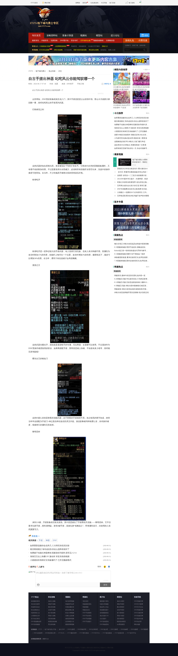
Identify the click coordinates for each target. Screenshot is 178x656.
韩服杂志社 (86, 610)
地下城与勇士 (41, 71)
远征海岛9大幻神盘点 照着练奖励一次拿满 (130, 145)
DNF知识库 (138, 621)
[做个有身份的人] (105, 567)
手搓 (41, 540)
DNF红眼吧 (71, 629)
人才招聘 (76, 647)
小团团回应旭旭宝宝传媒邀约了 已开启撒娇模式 (50, 560)
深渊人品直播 (69, 616)
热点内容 (52, 71)
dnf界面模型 (121, 624)
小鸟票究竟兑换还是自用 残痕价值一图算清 (130, 138)
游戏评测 (142, 45)
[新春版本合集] (89, 65)
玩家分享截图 (104, 604)
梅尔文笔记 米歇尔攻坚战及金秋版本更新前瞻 (131, 244)
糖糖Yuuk (46, 639)
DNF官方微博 (138, 604)
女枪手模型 (120, 610)
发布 (105, 585)
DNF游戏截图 (35, 624)
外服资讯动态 (35, 607)
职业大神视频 (69, 613)
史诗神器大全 (69, 621)
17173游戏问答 (119, 633)
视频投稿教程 (98, 40)
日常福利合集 (85, 40)
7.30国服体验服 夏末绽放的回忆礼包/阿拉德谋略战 (133, 261)
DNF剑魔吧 (134, 629)
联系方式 (97, 647)
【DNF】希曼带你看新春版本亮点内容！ (132, 172)
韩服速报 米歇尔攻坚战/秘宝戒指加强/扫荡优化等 (132, 289)
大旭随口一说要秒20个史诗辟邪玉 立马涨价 (133, 192)
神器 (48, 540)
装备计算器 (67, 35)
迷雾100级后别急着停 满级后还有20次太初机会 (132, 135)
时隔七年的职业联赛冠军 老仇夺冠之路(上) (133, 182)
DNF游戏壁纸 (104, 621)
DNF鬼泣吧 (104, 629)
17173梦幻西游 (84, 633)
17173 (30, 71)
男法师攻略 (51, 624)
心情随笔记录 (35, 616)
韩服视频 (85, 607)
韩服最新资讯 (87, 604)
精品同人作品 (104, 607)
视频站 (83, 35)
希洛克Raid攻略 (93, 50)
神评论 (107, 84)
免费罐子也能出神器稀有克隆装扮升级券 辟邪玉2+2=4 (53, 553)
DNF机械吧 (124, 629)
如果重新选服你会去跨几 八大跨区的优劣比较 (49, 546)
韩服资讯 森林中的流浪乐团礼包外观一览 (129, 275)
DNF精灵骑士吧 (50, 633)
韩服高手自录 (69, 604)
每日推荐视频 (69, 601)
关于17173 (68, 647)
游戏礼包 (129, 40)
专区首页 (36, 35)
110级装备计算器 (44, 46)
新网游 (78, 3)
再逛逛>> (36, 536)
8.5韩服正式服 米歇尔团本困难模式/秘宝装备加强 (132, 286)
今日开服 (104, 3)
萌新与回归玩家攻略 (80, 50)
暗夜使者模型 (121, 621)
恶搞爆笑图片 (104, 610)
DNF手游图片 (87, 621)
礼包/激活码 (94, 3)
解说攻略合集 (69, 610)
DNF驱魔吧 (144, 629)
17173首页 (34, 3)
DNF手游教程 (87, 613)
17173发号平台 (131, 633)
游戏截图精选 (104, 613)
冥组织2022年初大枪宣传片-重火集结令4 (132, 169)
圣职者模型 (120, 618)
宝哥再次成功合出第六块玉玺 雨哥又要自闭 (133, 186)
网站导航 (47, 3)
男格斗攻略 (51, 616)
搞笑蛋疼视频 (69, 618)
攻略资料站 (52, 35)
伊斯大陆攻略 (58, 50)
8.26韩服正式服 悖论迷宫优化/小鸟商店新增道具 (132, 279)
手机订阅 (80, 84)
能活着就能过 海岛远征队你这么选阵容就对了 (49, 549)
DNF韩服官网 (138, 610)
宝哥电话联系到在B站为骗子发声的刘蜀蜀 (133, 196)
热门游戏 (132, 3)
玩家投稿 (54, 40)
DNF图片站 (64, 40)
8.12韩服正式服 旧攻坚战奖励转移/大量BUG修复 (132, 282)
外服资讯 (44, 40)
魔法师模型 (120, 607)
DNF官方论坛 (138, 607)
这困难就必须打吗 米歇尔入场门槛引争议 (129, 141)
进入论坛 (115, 35)
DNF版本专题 (138, 618)
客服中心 (103, 647)
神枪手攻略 (51, 604)
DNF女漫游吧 (38, 633)
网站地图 (137, 624)
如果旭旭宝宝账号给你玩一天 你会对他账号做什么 (133, 148)
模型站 (99, 35)
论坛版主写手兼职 (94, 46)
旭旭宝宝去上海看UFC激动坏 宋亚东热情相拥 (49, 556)
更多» (146, 69)
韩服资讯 (74, 46)
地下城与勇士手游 (50, 629)
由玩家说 (103, 50)
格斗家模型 (120, 613)
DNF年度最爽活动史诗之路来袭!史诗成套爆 (133, 189)
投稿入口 (105, 46)
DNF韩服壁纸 (104, 624)
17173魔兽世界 (72, 633)
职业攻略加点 (35, 610)
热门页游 (112, 3)
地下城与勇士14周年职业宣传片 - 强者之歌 (140, 162)
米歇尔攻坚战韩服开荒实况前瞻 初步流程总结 (131, 292)
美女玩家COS (104, 616)
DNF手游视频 (87, 618)
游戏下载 (135, 45)
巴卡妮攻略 (68, 50)
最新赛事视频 (69, 624)
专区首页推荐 (35, 604)
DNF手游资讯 (87, 616)
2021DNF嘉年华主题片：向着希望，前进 (132, 179)
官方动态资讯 (35, 618)
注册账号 (128, 45)
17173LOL (61, 633)
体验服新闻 (82, 46)
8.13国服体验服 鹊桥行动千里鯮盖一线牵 (129, 254)
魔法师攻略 (51, 607)
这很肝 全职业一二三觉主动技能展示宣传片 (133, 175)
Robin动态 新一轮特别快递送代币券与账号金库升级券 (134, 251)
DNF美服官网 (138, 616)
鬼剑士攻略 (51, 601)
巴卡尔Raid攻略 (44, 50)
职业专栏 (74, 40)
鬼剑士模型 (120, 601)
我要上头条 (111, 50)
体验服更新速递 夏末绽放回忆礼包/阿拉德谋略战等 (133, 257)
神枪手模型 (120, 604)
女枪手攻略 (51, 610)
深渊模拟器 (110, 40)
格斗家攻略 (51, 613)
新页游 (85, 3)
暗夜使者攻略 (52, 621)
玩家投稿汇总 (35, 613)
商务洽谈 (90, 647)
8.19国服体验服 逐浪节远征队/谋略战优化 (129, 247)
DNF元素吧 (114, 629)
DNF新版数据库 (36, 621)
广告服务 (83, 647)
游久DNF (62, 629)
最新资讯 (35, 40)
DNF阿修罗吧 (81, 629)
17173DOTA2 (95, 633)
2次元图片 (103, 618)
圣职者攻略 (51, 618)
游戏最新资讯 (35, 601)
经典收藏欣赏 (69, 607)
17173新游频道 (107, 633)
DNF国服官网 (138, 601)
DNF (55, 540)
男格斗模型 (120, 616)
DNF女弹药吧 (93, 629)
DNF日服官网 (138, 613)
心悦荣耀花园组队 (60, 46)
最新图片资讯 (104, 601)
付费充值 (143, 40)
